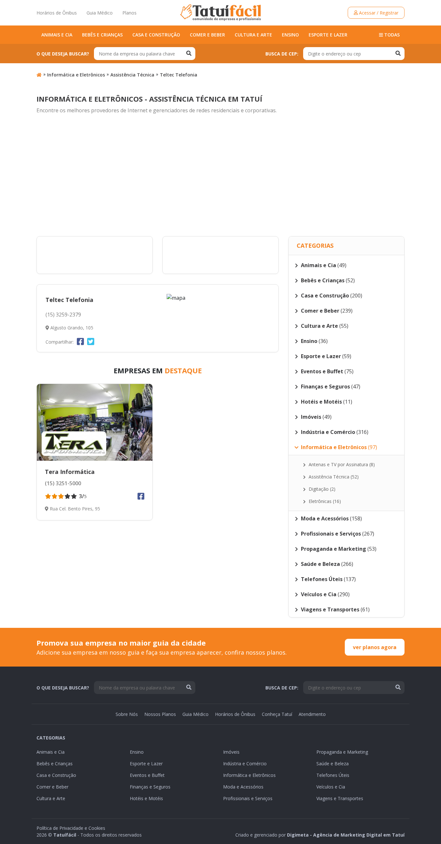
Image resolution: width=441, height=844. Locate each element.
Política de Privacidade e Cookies (70, 828)
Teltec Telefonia (178, 75)
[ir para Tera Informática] (94, 422)
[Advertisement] (220, 175)
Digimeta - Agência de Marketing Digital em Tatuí (346, 835)
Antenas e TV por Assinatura (341, 464)
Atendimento (312, 714)
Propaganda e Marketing (342, 752)
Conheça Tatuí (277, 714)
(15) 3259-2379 (63, 314)
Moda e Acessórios (243, 787)
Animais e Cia (56, 35)
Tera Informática (70, 472)
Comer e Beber (207, 35)
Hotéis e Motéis (146, 798)
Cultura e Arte (253, 35)
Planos (129, 13)
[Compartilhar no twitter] (90, 341)
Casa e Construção (156, 35)
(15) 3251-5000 (63, 483)
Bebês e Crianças (102, 35)
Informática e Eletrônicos (76, 75)
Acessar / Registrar (378, 13)
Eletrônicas (324, 501)
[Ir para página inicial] (39, 74)
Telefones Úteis (332, 775)
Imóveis (231, 752)
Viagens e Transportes (339, 798)
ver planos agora (374, 647)
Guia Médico (100, 13)
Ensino (290, 35)
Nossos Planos (160, 714)
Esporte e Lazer (328, 35)
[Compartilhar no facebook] (80, 341)
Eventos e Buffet (147, 775)
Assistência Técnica (132, 75)
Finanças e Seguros (150, 787)
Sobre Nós (127, 714)
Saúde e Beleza (332, 763)
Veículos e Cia (330, 787)
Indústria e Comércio (245, 763)
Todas (391, 35)
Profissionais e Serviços (247, 798)
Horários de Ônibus (56, 13)
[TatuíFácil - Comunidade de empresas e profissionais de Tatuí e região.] (220, 12)
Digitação (321, 489)
